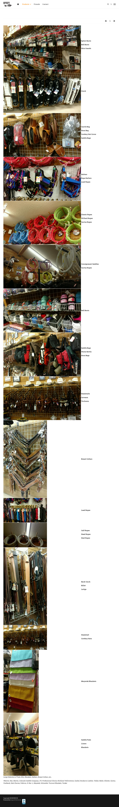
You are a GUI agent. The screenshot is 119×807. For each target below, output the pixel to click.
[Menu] (115, 4)
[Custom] (111, 4)
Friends (37, 4)
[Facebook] (108, 4)
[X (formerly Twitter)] (110, 20)
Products (25, 4)
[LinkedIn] (114, 20)
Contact (45, 4)
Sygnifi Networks (16, 800)
